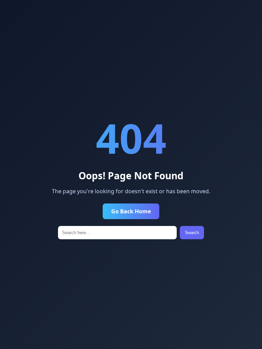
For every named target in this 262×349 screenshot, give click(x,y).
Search (192, 232)
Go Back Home (131, 211)
